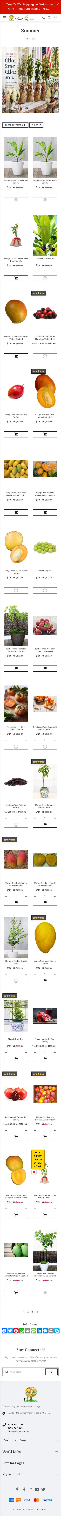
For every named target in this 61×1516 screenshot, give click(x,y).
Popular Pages (13, 1463)
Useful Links (12, 1451)
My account (11, 1474)
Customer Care (14, 1440)
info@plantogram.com (18, 1431)
